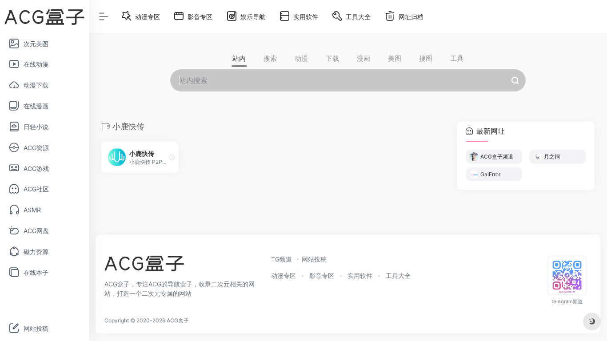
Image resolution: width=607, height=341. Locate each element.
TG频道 (281, 259)
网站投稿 (314, 259)
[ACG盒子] (144, 266)
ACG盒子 (178, 320)
